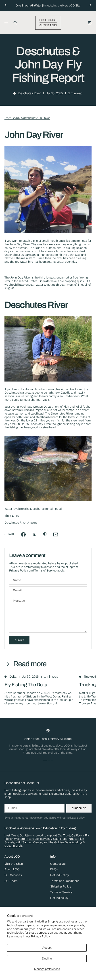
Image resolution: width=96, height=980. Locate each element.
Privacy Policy (40, 936)
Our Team (11, 881)
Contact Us (57, 863)
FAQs (54, 869)
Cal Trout (64, 835)
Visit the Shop (13, 863)
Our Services (13, 875)
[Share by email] (55, 534)
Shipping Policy (60, 886)
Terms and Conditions (64, 881)
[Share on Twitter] (34, 534)
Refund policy (59, 898)
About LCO (11, 869)
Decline (47, 958)
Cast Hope (60, 838)
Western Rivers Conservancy (33, 838)
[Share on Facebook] (23, 534)
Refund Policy (59, 875)
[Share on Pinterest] (45, 534)
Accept (47, 947)
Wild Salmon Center (29, 842)
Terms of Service (45, 570)
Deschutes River (29, 93)
